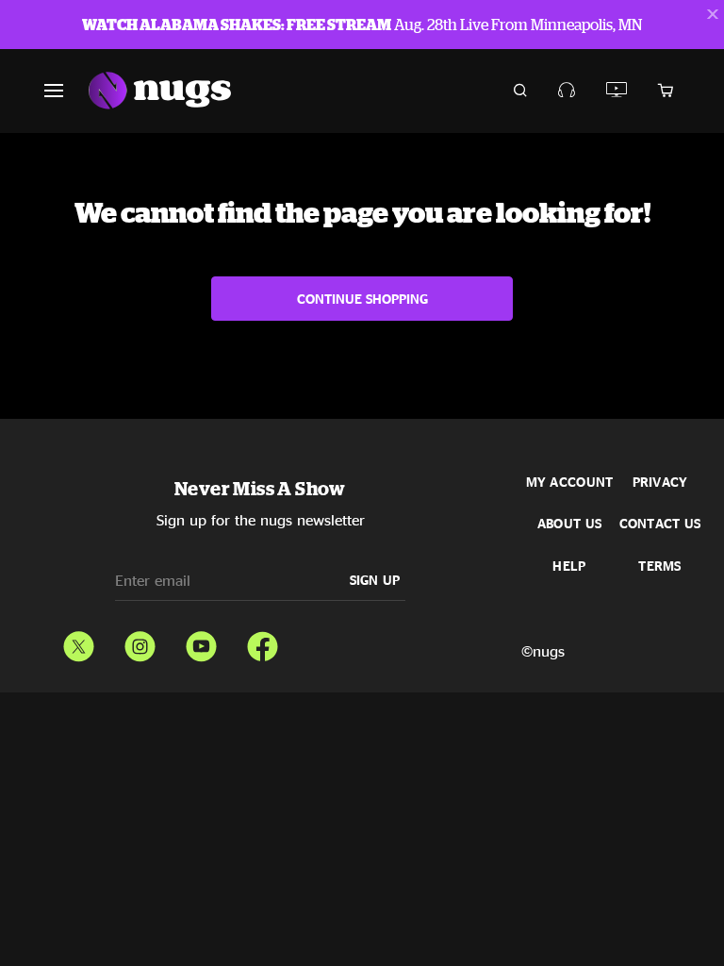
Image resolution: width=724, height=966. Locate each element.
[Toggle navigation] (65, 91)
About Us (569, 523)
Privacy (660, 482)
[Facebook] (262, 642)
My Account (570, 482)
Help (568, 566)
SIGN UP (375, 580)
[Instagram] (140, 642)
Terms (659, 566)
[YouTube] (201, 642)
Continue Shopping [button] (362, 298)
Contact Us (660, 523)
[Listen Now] (617, 89)
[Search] (520, 90)
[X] (78, 642)
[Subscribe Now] (567, 89)
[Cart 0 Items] (665, 90)
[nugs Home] (160, 91)
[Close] (712, 14)
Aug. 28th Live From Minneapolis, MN (362, 24)
